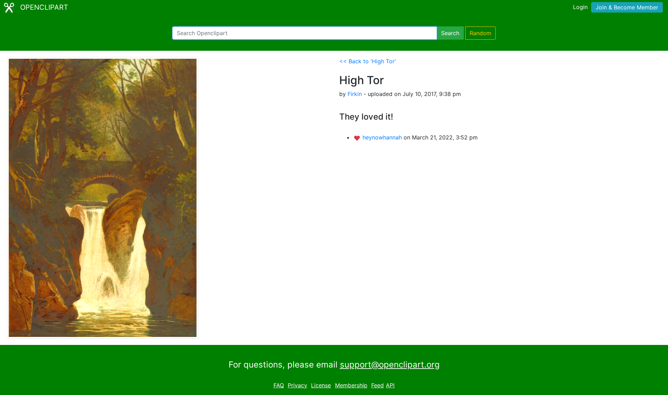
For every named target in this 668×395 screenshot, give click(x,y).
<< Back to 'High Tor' (367, 61)
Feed (377, 385)
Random (480, 33)
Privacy (297, 385)
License (321, 385)
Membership (351, 385)
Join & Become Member (627, 7)
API (390, 385)
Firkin (355, 93)
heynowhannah (383, 137)
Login (580, 6)
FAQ (278, 385)
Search (450, 33)
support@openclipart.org (390, 365)
